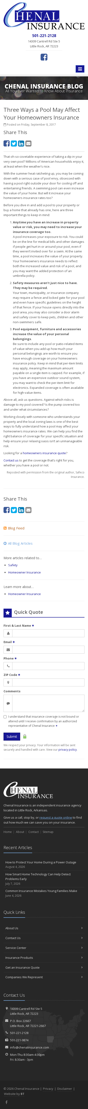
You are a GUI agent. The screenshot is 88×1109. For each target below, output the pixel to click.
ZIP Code (12, 675)
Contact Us (13, 938)
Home (8, 832)
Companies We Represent (24, 977)
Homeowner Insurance (24, 572)
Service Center (15, 948)
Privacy (48, 1089)
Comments (12, 691)
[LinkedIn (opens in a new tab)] (21, 143)
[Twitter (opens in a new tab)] (14, 143)
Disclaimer (64, 1089)
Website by (14, 1094)
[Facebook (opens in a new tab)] (44, 57)
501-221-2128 (19, 1033)
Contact (33, 832)
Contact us (11, 460)
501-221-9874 (19, 1040)
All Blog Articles (20, 543)
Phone (10, 658)
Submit (12, 736)
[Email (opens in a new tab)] (28, 143)
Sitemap (48, 832)
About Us (11, 928)
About (20, 832)
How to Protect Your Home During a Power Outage (40, 864)
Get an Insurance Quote (22, 967)
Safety (13, 565)
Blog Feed (16, 528)
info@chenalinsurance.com (29, 1047)
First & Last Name (19, 625)
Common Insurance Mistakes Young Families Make (41, 893)
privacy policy (67, 750)
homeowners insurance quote (44, 453)
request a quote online (55, 817)
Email (9, 642)
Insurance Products (19, 957)
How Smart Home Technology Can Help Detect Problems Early (38, 879)
